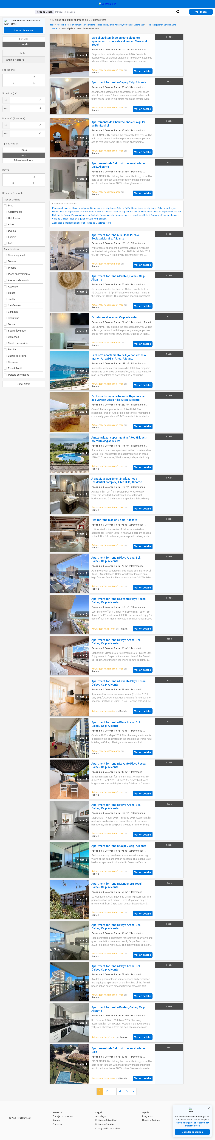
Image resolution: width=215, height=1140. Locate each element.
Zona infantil (15, 368)
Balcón (11, 292)
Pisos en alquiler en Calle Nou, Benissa (88, 218)
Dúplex (12, 230)
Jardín (11, 299)
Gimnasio (13, 311)
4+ (34, 83)
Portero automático (18, 374)
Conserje (13, 362)
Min (6, 100)
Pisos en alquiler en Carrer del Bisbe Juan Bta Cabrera (85, 211)
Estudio (12, 237)
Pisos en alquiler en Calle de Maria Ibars (132, 211)
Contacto (57, 1124)
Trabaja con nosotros (63, 1116)
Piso (10, 205)
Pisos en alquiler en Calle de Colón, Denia (117, 208)
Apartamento (15, 211)
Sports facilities (17, 330)
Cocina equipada (17, 255)
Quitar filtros (23, 384)
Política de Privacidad (105, 1120)
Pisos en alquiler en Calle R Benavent (142, 215)
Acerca (56, 1120)
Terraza (12, 261)
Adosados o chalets (23, 160)
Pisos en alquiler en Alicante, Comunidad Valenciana (120, 25)
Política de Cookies (104, 1124)
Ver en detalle (142, 71)
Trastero (12, 324)
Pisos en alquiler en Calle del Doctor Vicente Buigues (97, 215)
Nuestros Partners (151, 1120)
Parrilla (12, 349)
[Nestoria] (107, 4)
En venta (23, 39)
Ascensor (13, 286)
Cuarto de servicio (18, 343)
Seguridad (13, 318)
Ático (11, 224)
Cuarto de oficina (17, 355)
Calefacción (14, 305)
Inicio (52, 25)
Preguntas (147, 1116)
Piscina (12, 267)
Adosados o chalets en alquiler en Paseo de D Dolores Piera (81, 223)
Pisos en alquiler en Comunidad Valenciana (76, 25)
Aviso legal (100, 1116)
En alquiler (24, 44)
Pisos (23, 155)
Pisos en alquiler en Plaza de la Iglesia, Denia (74, 208)
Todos (24, 150)
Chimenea (13, 336)
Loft (10, 243)
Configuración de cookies (107, 1128)
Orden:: (23, 53)
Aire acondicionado (18, 280)
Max (6, 108)
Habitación (14, 218)
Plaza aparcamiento (19, 274)
